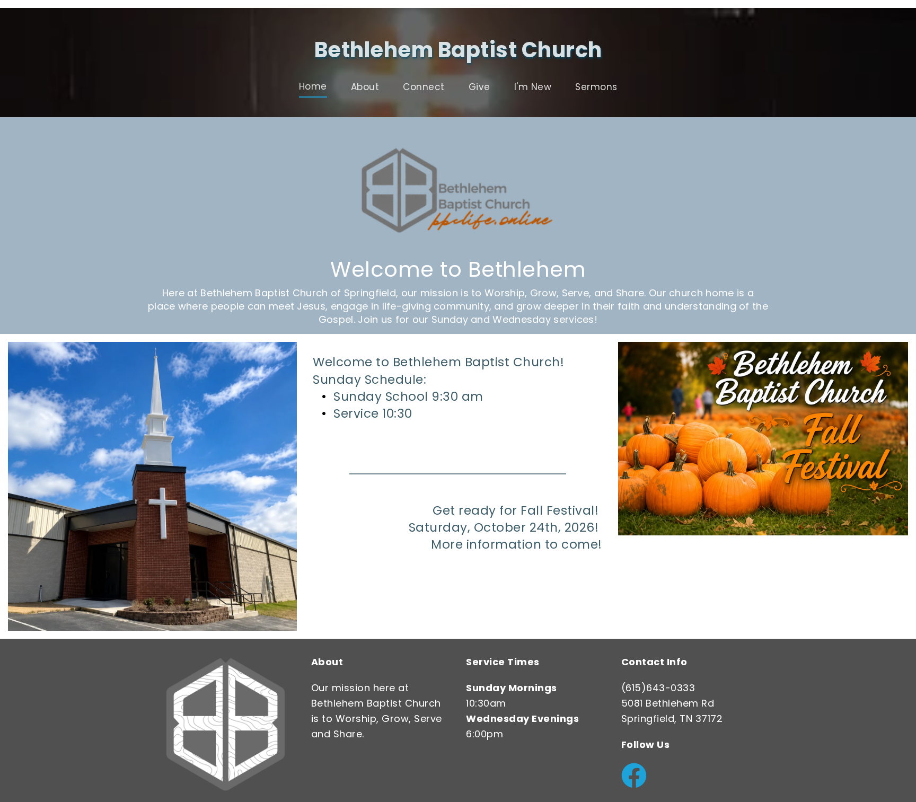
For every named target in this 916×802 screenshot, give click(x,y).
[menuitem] (313, 86)
